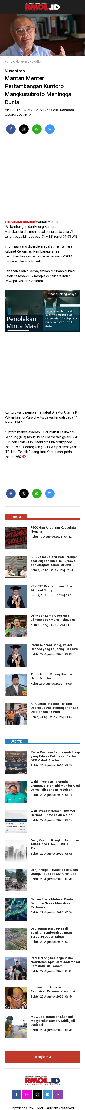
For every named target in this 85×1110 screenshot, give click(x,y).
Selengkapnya (43, 1057)
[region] (42, 175)
